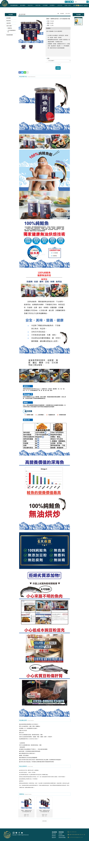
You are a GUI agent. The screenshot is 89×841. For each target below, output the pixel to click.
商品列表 (8, 20)
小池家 (4, 3)
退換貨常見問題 (62, 837)
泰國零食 (10, 28)
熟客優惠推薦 (9, 35)
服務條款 (54, 835)
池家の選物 (9, 25)
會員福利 (61, 834)
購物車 (80, 5)
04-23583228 (73, 831)
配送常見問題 (61, 835)
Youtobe (70, 2)
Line (72, 2)
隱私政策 (54, 834)
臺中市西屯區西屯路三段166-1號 (77, 834)
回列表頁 (44, 821)
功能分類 (8, 23)
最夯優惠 (8, 18)
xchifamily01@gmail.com (76, 837)
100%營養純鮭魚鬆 (12, 31)
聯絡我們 (54, 837)
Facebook (66, 2)
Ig (68, 2)
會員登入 (86, 5)
